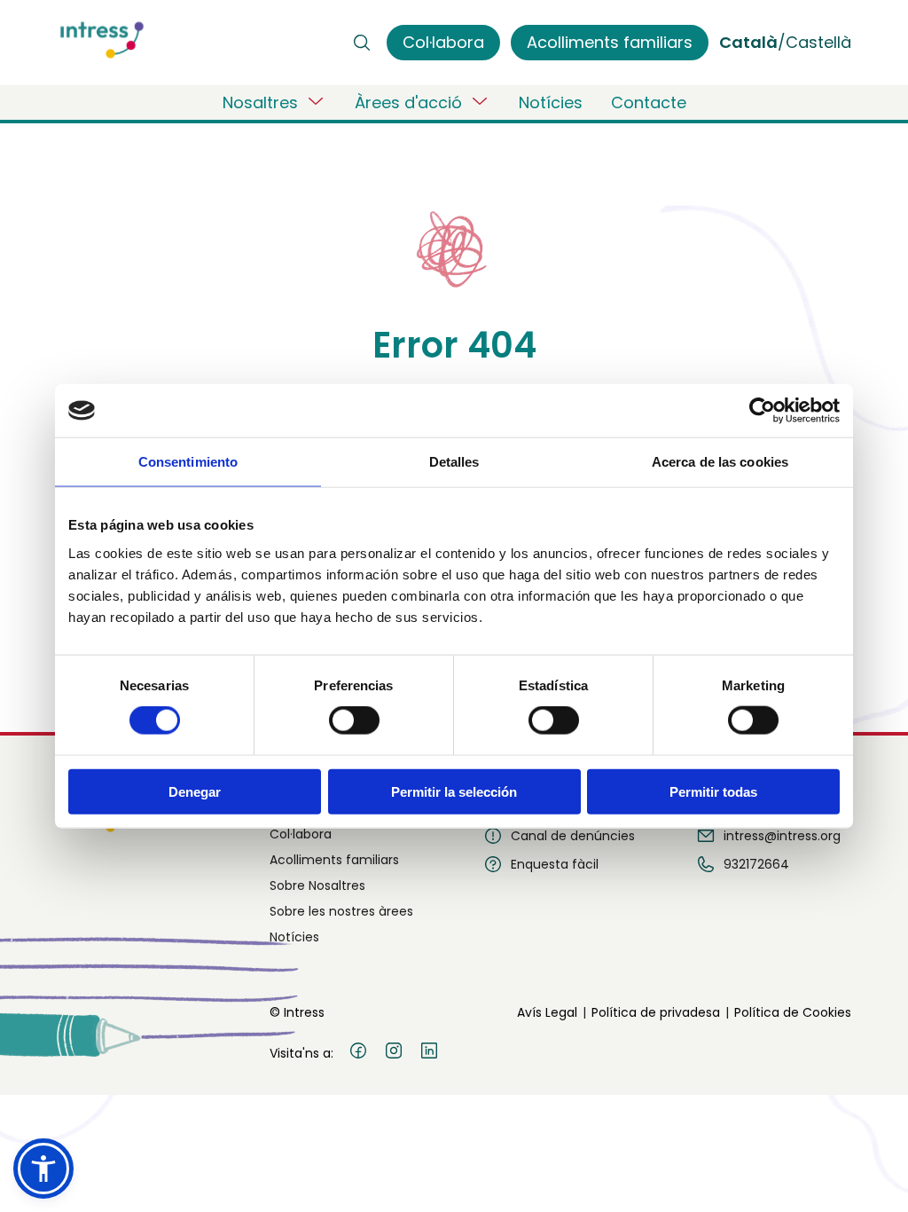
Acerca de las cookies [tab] (720, 461)
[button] (43, 1168)
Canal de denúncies (573, 836)
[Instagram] (393, 1053)
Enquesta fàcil (555, 864)
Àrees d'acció (408, 102)
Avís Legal (547, 1012)
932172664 (756, 864)
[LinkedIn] (429, 1053)
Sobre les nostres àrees (341, 911)
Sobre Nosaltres (317, 885)
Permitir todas (713, 791)
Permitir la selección (454, 791)
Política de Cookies (792, 1012)
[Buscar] (362, 42)
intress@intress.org (782, 836)
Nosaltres (260, 102)
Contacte (648, 102)
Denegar (194, 791)
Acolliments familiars (334, 860)
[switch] (354, 720)
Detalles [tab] (454, 461)
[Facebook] (358, 1053)
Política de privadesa (655, 1012)
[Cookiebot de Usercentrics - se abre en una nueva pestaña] (762, 410)
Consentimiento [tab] (188, 461)
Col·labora (301, 834)
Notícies (551, 102)
